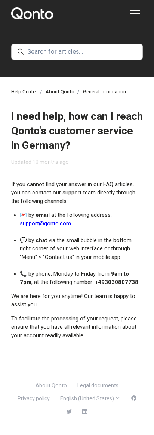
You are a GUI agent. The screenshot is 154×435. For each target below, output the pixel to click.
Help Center (24, 91)
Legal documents (97, 385)
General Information (104, 91)
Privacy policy (34, 398)
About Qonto (60, 91)
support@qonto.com (45, 223)
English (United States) (87, 398)
